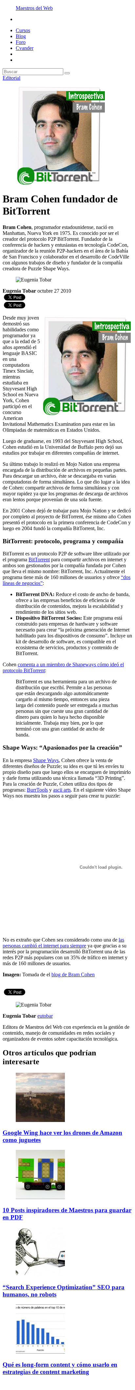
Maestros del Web (34, 8)
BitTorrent (39, 559)
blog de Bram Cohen (73, 974)
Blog (21, 36)
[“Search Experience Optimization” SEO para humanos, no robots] (40, 1274)
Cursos (23, 30)
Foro (21, 42)
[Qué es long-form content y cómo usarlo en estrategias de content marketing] (40, 1352)
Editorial (11, 78)
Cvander (24, 48)
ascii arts (62, 790)
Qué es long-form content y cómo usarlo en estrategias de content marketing (60, 1368)
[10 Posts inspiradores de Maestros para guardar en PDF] (40, 1197)
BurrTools (37, 790)
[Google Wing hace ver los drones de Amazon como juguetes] (40, 1120)
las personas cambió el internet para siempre (63, 942)
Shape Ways (46, 760)
